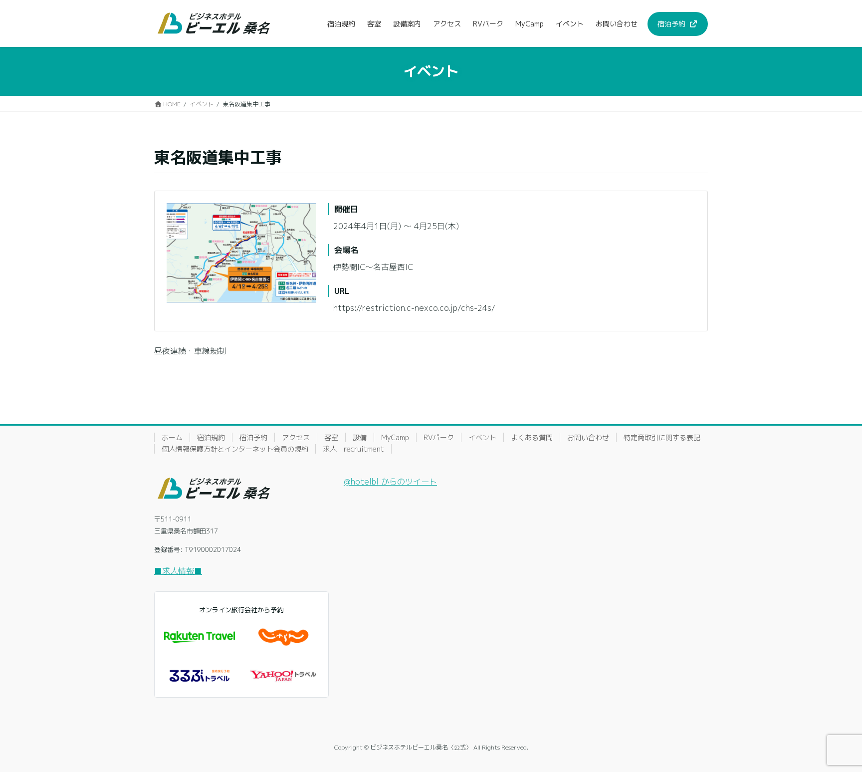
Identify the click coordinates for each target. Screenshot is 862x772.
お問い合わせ (588, 437)
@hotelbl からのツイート (390, 481)
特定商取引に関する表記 (662, 437)
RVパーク (439, 437)
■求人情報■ (178, 570)
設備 (360, 437)
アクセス (296, 437)
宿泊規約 (211, 437)
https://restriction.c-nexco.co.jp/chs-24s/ (414, 307)
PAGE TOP (835, 740)
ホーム (172, 437)
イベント (482, 437)
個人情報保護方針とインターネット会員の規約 (235, 449)
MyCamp (395, 437)
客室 (331, 437)
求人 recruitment (353, 449)
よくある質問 (532, 437)
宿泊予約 (253, 437)
